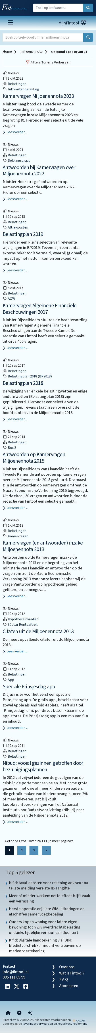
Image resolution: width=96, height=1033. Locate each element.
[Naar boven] (19, 1013)
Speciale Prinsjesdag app (29, 687)
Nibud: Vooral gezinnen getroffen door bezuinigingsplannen (43, 766)
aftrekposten (17, 227)
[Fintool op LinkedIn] (7, 986)
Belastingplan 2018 (23, 383)
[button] (30, 1013)
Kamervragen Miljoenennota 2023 (38, 96)
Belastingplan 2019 (23, 234)
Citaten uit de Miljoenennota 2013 (38, 631)
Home (7, 51)
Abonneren (68, 986)
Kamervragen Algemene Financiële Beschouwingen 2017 (39, 309)
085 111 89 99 (14, 977)
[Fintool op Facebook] (25, 986)
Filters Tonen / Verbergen (50, 62)
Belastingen (16, 83)
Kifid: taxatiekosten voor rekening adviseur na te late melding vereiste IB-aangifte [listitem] (48, 885)
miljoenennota (31, 51)
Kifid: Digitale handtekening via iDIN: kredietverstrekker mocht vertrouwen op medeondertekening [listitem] (45, 945)
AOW (11, 298)
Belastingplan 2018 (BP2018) (29, 376)
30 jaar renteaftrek (22, 624)
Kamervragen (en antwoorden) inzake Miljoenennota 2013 (43, 546)
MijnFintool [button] (69, 23)
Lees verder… (17, 132)
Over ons (67, 967)
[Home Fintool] (15, 6)
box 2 (11, 447)
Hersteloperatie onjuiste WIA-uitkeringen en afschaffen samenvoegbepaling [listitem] (46, 911)
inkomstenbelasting (23, 89)
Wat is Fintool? (71, 973)
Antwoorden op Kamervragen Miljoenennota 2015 (34, 458)
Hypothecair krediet (22, 619)
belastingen (16, 756)
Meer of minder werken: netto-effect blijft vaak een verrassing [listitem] (49, 898)
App (10, 679)
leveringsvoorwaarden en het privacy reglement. (55, 1023)
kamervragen (17, 536)
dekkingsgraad (18, 160)
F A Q (63, 979)
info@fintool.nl (16, 972)
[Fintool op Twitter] (16, 986)
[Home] (8, 1013)
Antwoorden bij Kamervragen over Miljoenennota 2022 (39, 170)
